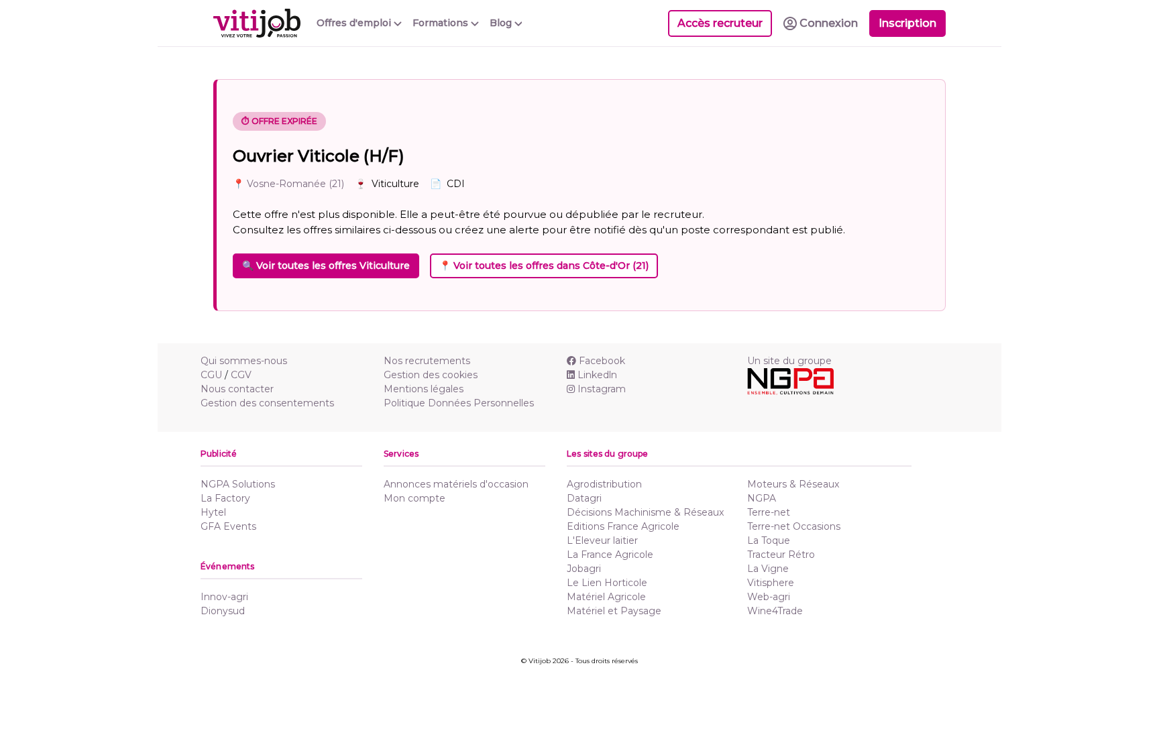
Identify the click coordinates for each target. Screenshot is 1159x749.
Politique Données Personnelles (459, 403)
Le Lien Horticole (607, 583)
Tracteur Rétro (781, 555)
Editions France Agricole (623, 526)
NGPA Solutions (238, 484)
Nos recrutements (427, 361)
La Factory (225, 498)
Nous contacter (237, 389)
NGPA (761, 498)
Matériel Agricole (606, 597)
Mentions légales (423, 389)
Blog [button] (502, 23)
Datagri (584, 498)
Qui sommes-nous (244, 361)
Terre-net (768, 512)
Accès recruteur (720, 23)
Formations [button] (441, 23)
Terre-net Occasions (793, 526)
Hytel (213, 512)
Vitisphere (770, 583)
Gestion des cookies (431, 375)
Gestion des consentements (267, 403)
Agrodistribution (604, 484)
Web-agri (768, 597)
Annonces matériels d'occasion (456, 484)
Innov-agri (224, 597)
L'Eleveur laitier (602, 540)
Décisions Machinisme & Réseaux (645, 512)
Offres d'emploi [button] (355, 23)
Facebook (602, 361)
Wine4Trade (775, 611)
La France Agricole (610, 555)
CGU (211, 375)
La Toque (768, 540)
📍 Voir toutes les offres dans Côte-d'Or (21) (544, 266)
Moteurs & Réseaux (793, 484)
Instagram (601, 389)
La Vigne (768, 569)
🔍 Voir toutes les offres (326, 266)
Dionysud (223, 611)
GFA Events (228, 526)
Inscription (907, 23)
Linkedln (597, 375)
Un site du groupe (789, 361)
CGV (241, 375)
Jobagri (584, 569)
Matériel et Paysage (614, 611)
